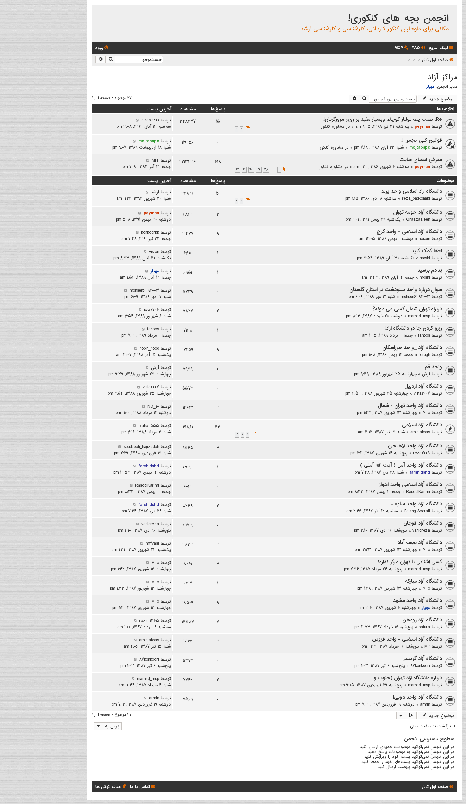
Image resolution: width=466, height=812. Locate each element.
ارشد (155, 192)
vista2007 (422, 393)
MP (427, 646)
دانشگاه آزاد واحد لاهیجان (415, 446)
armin (425, 704)
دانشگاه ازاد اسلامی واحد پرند (411, 191)
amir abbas (420, 432)
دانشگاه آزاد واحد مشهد (417, 600)
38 (266, 169)
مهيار (430, 86)
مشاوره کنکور (333, 126)
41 (244, 169)
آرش (426, 374)
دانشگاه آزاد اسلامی (422, 425)
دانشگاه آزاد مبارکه (423, 581)
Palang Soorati (417, 511)
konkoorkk (150, 232)
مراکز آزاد (442, 77)
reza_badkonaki (416, 198)
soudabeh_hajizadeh (141, 446)
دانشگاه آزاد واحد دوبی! (417, 697)
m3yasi (152, 543)
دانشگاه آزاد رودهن (422, 620)
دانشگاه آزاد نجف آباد (420, 542)
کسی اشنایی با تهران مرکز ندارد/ (410, 562)
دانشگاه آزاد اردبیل (423, 386)
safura (424, 627)
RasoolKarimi (418, 491)
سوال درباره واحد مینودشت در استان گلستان (395, 289)
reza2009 (421, 453)
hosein (424, 238)
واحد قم (433, 367)
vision (154, 251)
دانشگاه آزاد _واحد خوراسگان (412, 347)
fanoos (424, 335)
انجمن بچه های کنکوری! (398, 18)
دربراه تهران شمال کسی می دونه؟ (407, 309)
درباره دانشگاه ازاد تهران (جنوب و (408, 678)
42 (237, 169)
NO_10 (153, 406)
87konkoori (420, 665)
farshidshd (419, 472)
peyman (422, 126)
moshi (425, 258)
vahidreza (421, 530)
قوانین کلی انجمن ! (421, 140)
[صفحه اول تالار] (452, 10)
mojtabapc (419, 147)
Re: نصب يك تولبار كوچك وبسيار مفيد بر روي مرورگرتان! (382, 119)
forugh (424, 354)
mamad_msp (419, 316)
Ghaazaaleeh (418, 219)
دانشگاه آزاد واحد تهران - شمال (410, 405)
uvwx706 (151, 309)
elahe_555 (149, 425)
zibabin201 (150, 120)
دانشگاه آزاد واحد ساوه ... (415, 504)
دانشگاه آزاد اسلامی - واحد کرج (409, 231)
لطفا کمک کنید (426, 251)
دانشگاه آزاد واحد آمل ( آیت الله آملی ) (401, 465)
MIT (155, 160)
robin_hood (149, 348)
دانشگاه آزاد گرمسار (422, 658)
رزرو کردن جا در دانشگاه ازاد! (413, 328)
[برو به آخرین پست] (137, 120)
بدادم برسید (429, 270)
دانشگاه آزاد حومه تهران (417, 212)
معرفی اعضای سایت (420, 160)
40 (251, 169)
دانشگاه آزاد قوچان (422, 523)
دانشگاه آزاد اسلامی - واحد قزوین (407, 639)
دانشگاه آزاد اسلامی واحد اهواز (410, 484)
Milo (426, 412)
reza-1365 (149, 620)
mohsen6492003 (415, 296)
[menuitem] (418, 48)
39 (258, 169)
